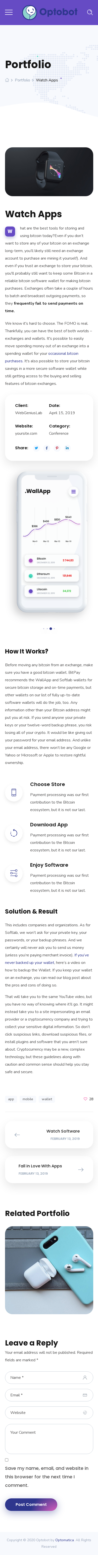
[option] (49, 544)
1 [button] (43, 628)
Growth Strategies (48, 1268)
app (11, 1099)
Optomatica (64, 1540)
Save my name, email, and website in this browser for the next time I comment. (46, 1476)
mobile (28, 1099)
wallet (47, 1099)
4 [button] (54, 628)
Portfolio (22, 80)
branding (55, 1274)
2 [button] (47, 628)
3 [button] (51, 628)
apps (37, 1274)
